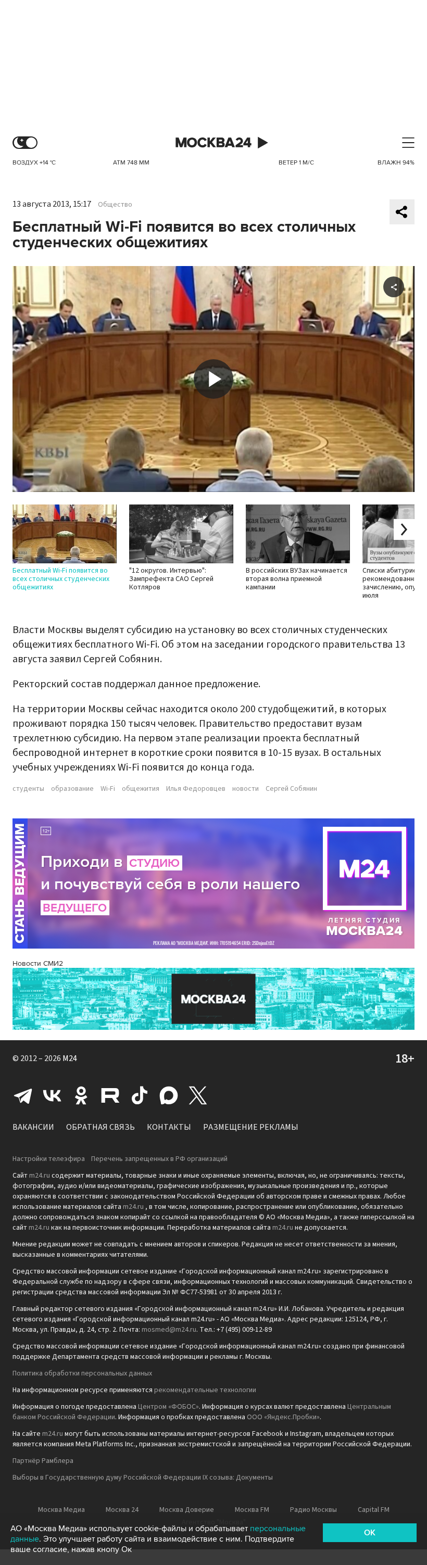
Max (168, 1095)
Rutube (110, 1095)
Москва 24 (213, 143)
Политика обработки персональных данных (82, 1373)
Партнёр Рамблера (42, 1461)
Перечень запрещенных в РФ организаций (159, 1159)
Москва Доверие (186, 1510)
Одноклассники (81, 1095)
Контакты (169, 1127)
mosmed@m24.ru (169, 1329)
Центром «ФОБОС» (168, 1407)
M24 (69, 1058)
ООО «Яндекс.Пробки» (283, 1417)
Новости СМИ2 (37, 963)
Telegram (22, 1095)
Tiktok (139, 1095)
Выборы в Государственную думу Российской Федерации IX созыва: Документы (142, 1477)
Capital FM (374, 1510)
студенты (28, 788)
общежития (140, 788)
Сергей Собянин (291, 788)
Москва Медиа (61, 1510)
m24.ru (39, 1175)
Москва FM (252, 1510)
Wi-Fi (108, 788)
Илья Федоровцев (195, 788)
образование (72, 788)
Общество (115, 204)
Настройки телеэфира (48, 1159)
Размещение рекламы (250, 1127)
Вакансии (33, 1127)
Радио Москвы (313, 1510)
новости (245, 788)
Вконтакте (52, 1095)
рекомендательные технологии (205, 1390)
